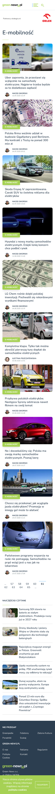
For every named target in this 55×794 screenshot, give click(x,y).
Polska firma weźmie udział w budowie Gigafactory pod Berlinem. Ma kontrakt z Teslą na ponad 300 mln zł (27, 138)
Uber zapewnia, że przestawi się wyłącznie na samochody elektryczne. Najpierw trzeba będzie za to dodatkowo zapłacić (27, 83)
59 (27, 584)
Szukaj (23, 737)
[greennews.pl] (12, 5)
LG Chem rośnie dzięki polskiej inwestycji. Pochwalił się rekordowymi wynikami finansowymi (29, 297)
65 (28, 587)
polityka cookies (17, 790)
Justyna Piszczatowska (24, 358)
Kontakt (24, 754)
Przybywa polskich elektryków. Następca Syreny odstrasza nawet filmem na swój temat (26, 402)
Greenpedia (7, 733)
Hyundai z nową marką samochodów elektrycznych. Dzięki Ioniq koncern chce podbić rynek (28, 245)
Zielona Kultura (44, 733)
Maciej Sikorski (19, 93)
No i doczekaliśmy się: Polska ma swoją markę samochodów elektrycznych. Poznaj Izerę (25, 454)
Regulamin (42, 749)
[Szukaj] (43, 5)
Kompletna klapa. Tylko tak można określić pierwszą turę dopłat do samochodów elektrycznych (27, 349)
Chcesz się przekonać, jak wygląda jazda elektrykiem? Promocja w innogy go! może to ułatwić (26, 506)
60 (34, 584)
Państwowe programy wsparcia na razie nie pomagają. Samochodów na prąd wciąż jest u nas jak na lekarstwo (28, 561)
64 (21, 587)
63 (13, 587)
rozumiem (42, 784)
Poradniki (6, 737)
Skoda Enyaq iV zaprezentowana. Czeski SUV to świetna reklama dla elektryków (27, 192)
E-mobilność (11, 71)
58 (19, 584)
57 (12, 584)
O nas (5, 749)
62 (5, 587)
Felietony (24, 733)
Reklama (24, 749)
